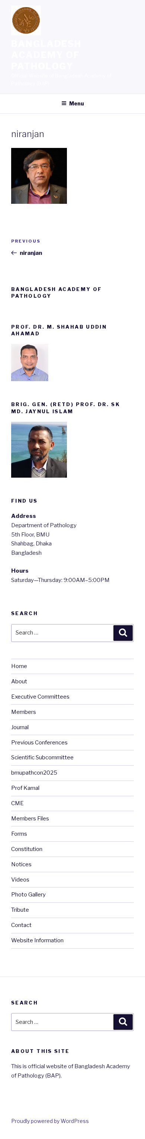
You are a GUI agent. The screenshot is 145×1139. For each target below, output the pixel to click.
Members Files (30, 818)
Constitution (26, 849)
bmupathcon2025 (34, 772)
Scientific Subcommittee (42, 757)
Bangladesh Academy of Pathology (46, 55)
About (19, 681)
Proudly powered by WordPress (50, 1121)
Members (23, 712)
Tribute (20, 910)
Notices (21, 864)
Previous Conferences (39, 742)
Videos (20, 879)
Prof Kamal (25, 788)
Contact (21, 925)
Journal (20, 727)
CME (17, 803)
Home (19, 666)
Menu (76, 103)
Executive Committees (40, 696)
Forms (19, 833)
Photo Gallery (28, 894)
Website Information (37, 940)
